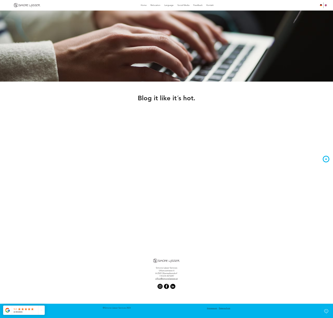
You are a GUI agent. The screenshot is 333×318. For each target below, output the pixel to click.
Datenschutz (224, 308)
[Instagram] (160, 286)
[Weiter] (318, 46)
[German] (321, 5)
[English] (325, 5)
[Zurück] (14, 46)
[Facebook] (166, 286)
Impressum (212, 308)
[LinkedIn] (172, 286)
